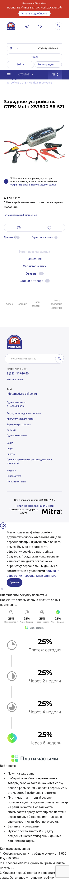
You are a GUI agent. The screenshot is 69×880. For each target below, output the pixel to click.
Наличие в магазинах (34, 251)
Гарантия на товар (42, 237)
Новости (11, 470)
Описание (35, 259)
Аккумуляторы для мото (20, 419)
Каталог (24, 74)
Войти (20, 64)
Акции (35, 56)
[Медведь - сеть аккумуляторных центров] (11, 26)
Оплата (11, 454)
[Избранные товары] (41, 26)
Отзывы (34, 273)
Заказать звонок (15, 379)
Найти (59, 358)
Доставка (9, 237)
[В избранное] (49, 227)
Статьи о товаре (34, 281)
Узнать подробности (34, 13)
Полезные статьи (16, 481)
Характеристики (34, 266)
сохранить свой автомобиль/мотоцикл (33, 184)
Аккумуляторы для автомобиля (24, 413)
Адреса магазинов (17, 435)
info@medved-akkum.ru (22, 393)
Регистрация (46, 64)
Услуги (10, 443)
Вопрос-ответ (14, 476)
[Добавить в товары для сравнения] (19, 227)
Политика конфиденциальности (35, 505)
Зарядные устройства (19, 424)
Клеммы (11, 430)
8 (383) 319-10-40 (18, 373)
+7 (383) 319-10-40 (48, 48)
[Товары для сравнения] (28, 26)
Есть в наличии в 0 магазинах (20, 215)
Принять (15, 582)
